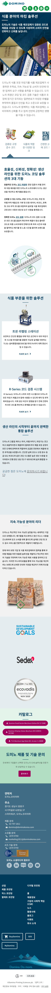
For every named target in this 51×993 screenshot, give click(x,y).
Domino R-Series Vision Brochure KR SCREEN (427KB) (24, 732)
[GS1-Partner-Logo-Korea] (16, 852)
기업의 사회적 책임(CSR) (36, 902)
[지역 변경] (41, 8)
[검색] (30, 8)
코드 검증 (19, 217)
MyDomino (9, 945)
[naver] (23, 865)
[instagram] (30, 865)
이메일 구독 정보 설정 (31, 986)
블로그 (30, 915)
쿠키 (19, 986)
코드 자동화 (22, 184)
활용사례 (31, 911)
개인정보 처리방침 (9, 986)
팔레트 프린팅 (8, 897)
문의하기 (24, 773)
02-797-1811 (14, 823)
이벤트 (30, 919)
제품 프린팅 (7, 889)
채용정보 (31, 897)
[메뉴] (46, 8)
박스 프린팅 (7, 893)
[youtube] (37, 865)
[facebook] (9, 865)
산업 (4, 885)
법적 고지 (38, 982)
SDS (30, 936)
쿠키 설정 (44, 986)
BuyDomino (14, 936)
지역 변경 (30, 975)
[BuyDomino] (24, 8)
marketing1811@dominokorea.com (24, 839)
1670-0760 (13, 835)
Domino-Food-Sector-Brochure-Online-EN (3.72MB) (27, 723)
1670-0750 (13, 847)
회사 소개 (31, 923)
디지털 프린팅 (33, 885)
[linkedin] (16, 865)
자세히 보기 (23, 353)
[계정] (35, 8)
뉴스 (29, 907)
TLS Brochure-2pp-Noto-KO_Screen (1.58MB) (27, 741)
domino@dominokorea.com (21, 827)
